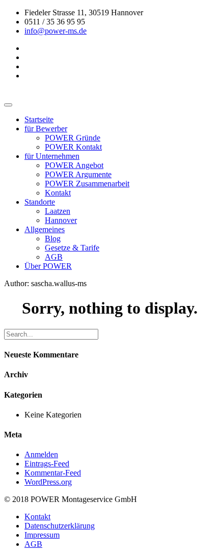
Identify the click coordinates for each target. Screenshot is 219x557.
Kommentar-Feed (52, 472)
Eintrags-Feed (46, 463)
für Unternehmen (51, 156)
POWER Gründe (72, 137)
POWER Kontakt (73, 147)
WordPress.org (48, 482)
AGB (54, 257)
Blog (53, 238)
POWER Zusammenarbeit (87, 183)
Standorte (39, 202)
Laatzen (57, 211)
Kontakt (58, 192)
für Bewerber (45, 128)
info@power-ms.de (55, 30)
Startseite (38, 119)
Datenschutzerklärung (59, 525)
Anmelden (41, 454)
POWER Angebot (74, 165)
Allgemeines (44, 229)
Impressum (42, 535)
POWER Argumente (78, 174)
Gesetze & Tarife (72, 247)
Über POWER (48, 266)
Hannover (61, 220)
